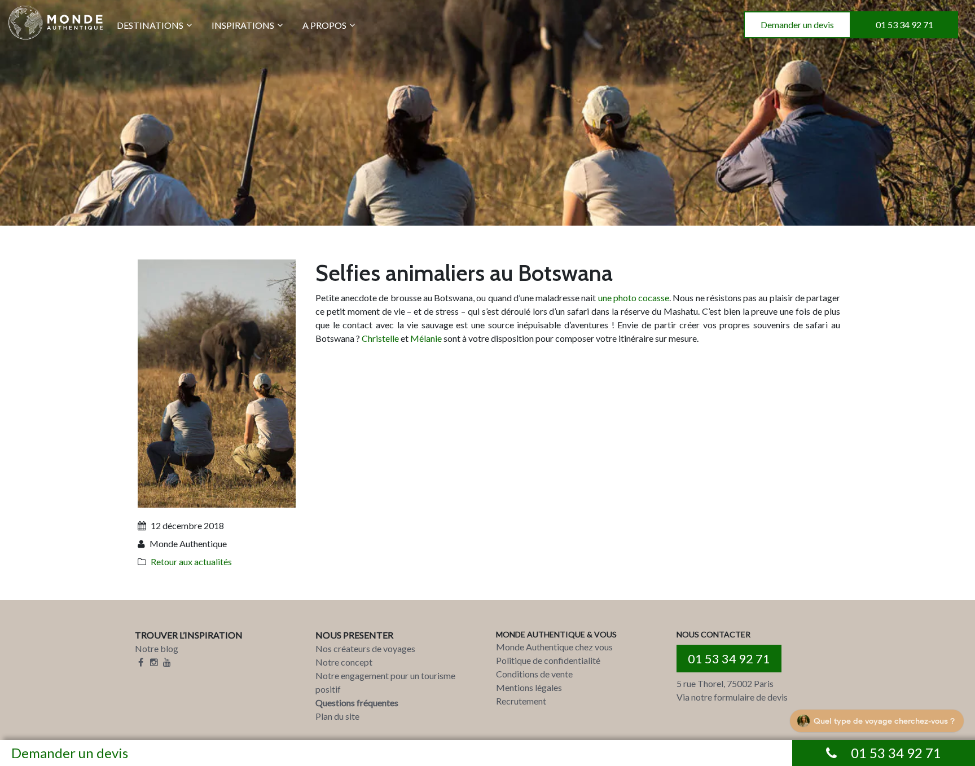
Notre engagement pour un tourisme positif (385, 682)
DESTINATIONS (150, 25)
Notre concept (343, 662)
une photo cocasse (633, 297)
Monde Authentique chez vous (554, 646)
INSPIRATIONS (243, 25)
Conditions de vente (534, 673)
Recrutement (521, 700)
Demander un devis (797, 24)
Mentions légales (529, 687)
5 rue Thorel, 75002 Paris (725, 683)
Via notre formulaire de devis (732, 697)
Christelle (381, 338)
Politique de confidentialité (548, 660)
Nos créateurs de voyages (365, 648)
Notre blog (156, 648)
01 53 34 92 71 (904, 24)
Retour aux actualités (191, 561)
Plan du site (337, 716)
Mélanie (426, 338)
